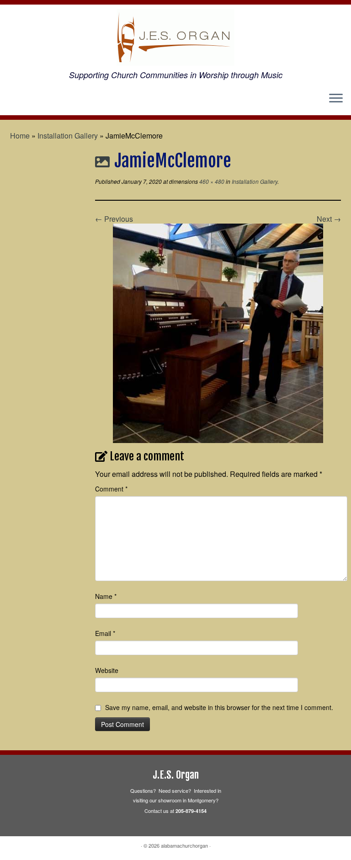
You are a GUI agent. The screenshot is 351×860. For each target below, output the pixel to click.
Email (105, 633)
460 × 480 (211, 181)
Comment (111, 488)
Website (106, 670)
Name (106, 596)
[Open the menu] (336, 99)
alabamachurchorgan (184, 845)
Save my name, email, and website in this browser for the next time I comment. (219, 707)
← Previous (114, 219)
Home (20, 135)
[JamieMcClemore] (218, 332)
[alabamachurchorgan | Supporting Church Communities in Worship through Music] (175, 37)
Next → (329, 219)
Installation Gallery (67, 135)
